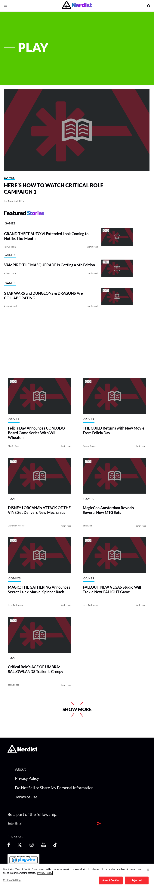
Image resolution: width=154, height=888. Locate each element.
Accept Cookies (110, 880)
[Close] (148, 869)
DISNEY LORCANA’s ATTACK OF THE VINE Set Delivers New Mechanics (39, 509)
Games (9, 177)
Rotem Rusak (11, 306)
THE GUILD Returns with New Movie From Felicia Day (113, 430)
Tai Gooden (10, 246)
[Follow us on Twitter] (19, 846)
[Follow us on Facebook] (9, 846)
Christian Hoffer (16, 525)
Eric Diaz (87, 525)
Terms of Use (26, 796)
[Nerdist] (77, 6)
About (20, 769)
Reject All (137, 880)
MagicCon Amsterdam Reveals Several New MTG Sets (108, 509)
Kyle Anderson (15, 605)
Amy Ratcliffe (16, 201)
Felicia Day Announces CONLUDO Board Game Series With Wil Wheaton (36, 433)
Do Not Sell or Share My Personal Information (54, 787)
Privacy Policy (27, 778)
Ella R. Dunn (10, 273)
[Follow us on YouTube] (43, 846)
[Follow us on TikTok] (55, 846)
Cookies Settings (12, 880)
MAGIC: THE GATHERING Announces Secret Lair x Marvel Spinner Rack (39, 589)
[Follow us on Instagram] (31, 846)
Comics (14, 578)
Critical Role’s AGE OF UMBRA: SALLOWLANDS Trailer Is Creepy (35, 669)
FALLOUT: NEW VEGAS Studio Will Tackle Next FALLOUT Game (112, 589)
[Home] (22, 752)
